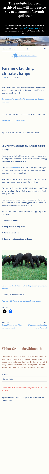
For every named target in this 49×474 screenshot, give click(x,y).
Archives (5, 375)
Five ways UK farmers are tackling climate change (21, 301)
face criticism (14, 168)
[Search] (27, 49)
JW (5, 78)
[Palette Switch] (40, 55)
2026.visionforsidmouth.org (28, 28)
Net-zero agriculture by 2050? (13, 120)
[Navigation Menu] (44, 49)
